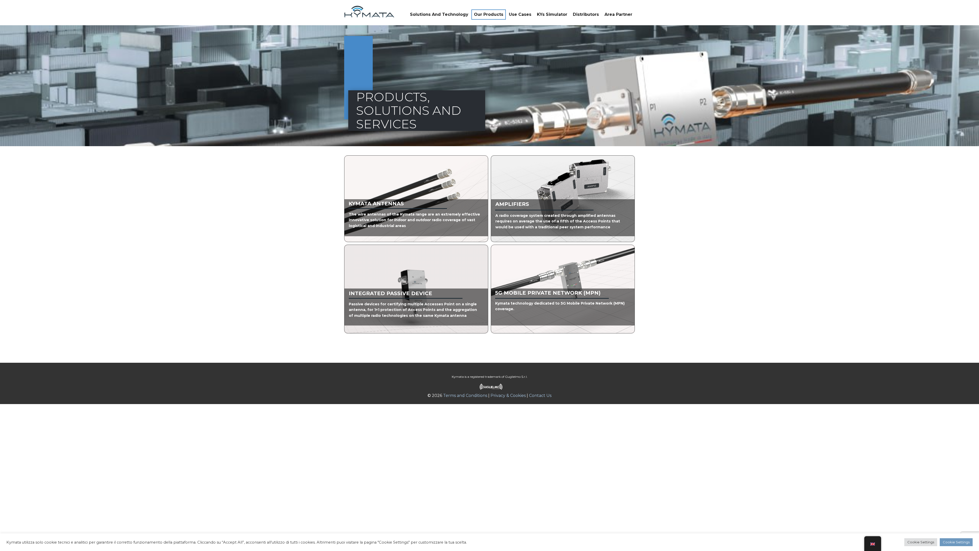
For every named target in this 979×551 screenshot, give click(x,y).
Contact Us (540, 395)
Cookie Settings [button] (920, 542)
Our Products (488, 14)
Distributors (586, 14)
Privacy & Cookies (508, 395)
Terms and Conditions (464, 395)
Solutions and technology (439, 14)
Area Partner (618, 14)
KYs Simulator (552, 14)
